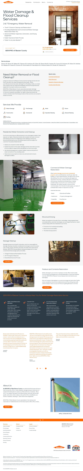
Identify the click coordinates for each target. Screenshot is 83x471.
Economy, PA (19, 65)
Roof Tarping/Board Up (12, 123)
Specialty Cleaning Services (56, 82)
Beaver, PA (10, 63)
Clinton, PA (37, 63)
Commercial (36, 2)
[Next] (46, 368)
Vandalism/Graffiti (21, 123)
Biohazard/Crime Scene (16, 122)
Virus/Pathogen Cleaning (26, 122)
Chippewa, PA (23, 63)
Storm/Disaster (6, 432)
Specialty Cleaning (7, 438)
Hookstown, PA (30, 63)
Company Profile (19, 426)
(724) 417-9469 (76, 2)
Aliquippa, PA (7, 65)
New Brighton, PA (36, 65)
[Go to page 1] (40, 368)
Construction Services (54, 85)
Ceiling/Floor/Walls (55, 122)
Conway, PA (59, 63)
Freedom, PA (52, 63)
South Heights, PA (27, 65)
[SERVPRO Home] (8, 2)
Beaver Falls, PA (44, 63)
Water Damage (6, 426)
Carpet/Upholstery (47, 122)
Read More (7, 406)
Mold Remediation (7, 430)
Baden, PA (72, 63)
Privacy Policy (32, 428)
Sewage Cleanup (6, 122)
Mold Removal (52, 79)
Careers (18, 428)
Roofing (4, 442)
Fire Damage (6, 428)
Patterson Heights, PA (46, 65)
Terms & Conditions (33, 426)
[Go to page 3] (42, 368)
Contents (27, 123)
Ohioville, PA (55, 65)
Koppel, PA (12, 65)
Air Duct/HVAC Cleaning (37, 122)
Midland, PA (16, 63)
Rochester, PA (66, 63)
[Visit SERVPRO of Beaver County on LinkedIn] (40, 420)
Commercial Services (54, 76)
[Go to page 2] (41, 368)
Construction (5, 434)
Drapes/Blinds (72, 122)
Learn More (7, 261)
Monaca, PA (4, 63)
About (43, 2)
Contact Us (50, 2)
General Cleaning (6, 440)
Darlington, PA (62, 65)
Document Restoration (64, 122)
